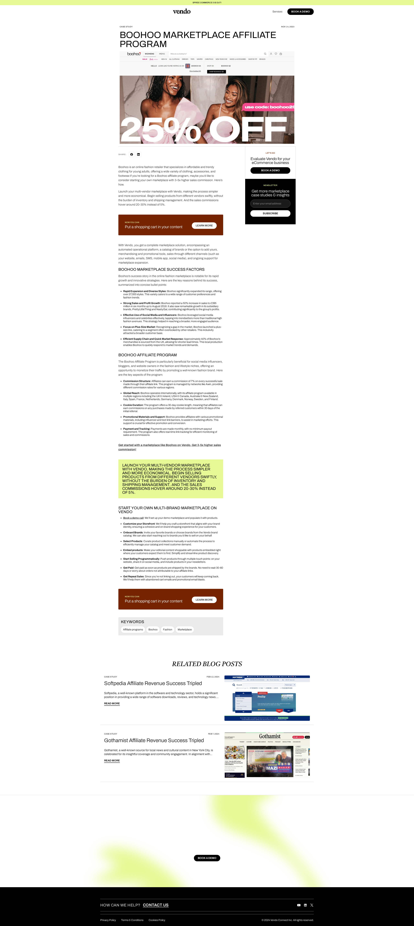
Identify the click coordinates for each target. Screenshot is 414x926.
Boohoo (153, 629)
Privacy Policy (108, 920)
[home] (182, 11)
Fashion (167, 629)
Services (277, 11)
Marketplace (185, 629)
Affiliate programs (133, 629)
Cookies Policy (157, 920)
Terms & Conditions (132, 920)
